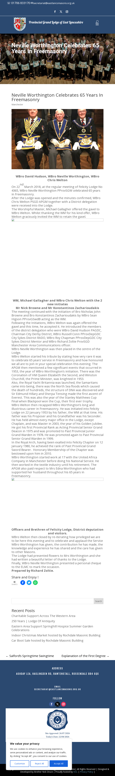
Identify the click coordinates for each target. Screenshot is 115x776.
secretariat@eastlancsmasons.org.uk (54, 3)
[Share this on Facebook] (22, 582)
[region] (39, 754)
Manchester (17, 104)
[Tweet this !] (29, 582)
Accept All (58, 763)
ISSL (75, 771)
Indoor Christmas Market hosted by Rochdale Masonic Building (56, 635)
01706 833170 (20, 3)
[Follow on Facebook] (55, 11)
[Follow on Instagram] (67, 11)
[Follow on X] (61, 11)
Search (98, 601)
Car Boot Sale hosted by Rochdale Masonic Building (47, 640)
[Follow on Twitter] (57, 704)
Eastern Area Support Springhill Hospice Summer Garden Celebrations (52, 628)
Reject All (39, 763)
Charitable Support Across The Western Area (43, 616)
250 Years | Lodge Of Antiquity (33, 621)
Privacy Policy (86, 771)
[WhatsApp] (35, 582)
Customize (20, 763)
